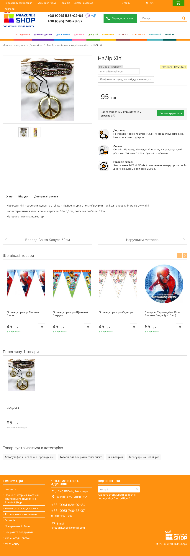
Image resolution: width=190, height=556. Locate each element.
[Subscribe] (137, 489)
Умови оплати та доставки (21, 508)
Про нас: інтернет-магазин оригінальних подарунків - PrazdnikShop (22, 498)
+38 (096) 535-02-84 (65, 16)
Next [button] (185, 255)
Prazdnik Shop (177, 543)
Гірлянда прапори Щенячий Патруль (70, 314)
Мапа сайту (12, 543)
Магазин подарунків (14, 45)
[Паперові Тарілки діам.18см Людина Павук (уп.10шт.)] (164, 283)
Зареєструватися (171, 113)
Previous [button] (179, 255)
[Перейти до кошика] (178, 3)
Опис (9, 196)
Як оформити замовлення (18, 2)
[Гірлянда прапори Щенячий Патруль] (72, 283)
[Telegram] (93, 16)
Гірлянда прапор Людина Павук (23, 314)
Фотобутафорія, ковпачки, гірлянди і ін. (68, 45)
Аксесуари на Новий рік (143, 457)
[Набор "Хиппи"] (23, 132)
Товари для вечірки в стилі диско (81, 457)
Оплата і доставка (83, 2)
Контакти (9, 8)
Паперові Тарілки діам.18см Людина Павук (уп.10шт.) (162, 314)
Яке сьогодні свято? (17, 538)
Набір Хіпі (13, 408)
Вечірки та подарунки (19, 532)
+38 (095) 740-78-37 (65, 21)
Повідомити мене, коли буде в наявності (125, 79)
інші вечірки (115, 457)
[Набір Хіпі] (21, 375)
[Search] (183, 18)
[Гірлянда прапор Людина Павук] (26, 283)
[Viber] (87, 16)
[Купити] (41, 327)
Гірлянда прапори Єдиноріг (116, 312)
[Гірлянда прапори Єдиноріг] (118, 283)
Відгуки (23, 196)
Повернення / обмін (46, 2)
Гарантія (65, 2)
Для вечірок (36, 45)
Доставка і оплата (46, 196)
